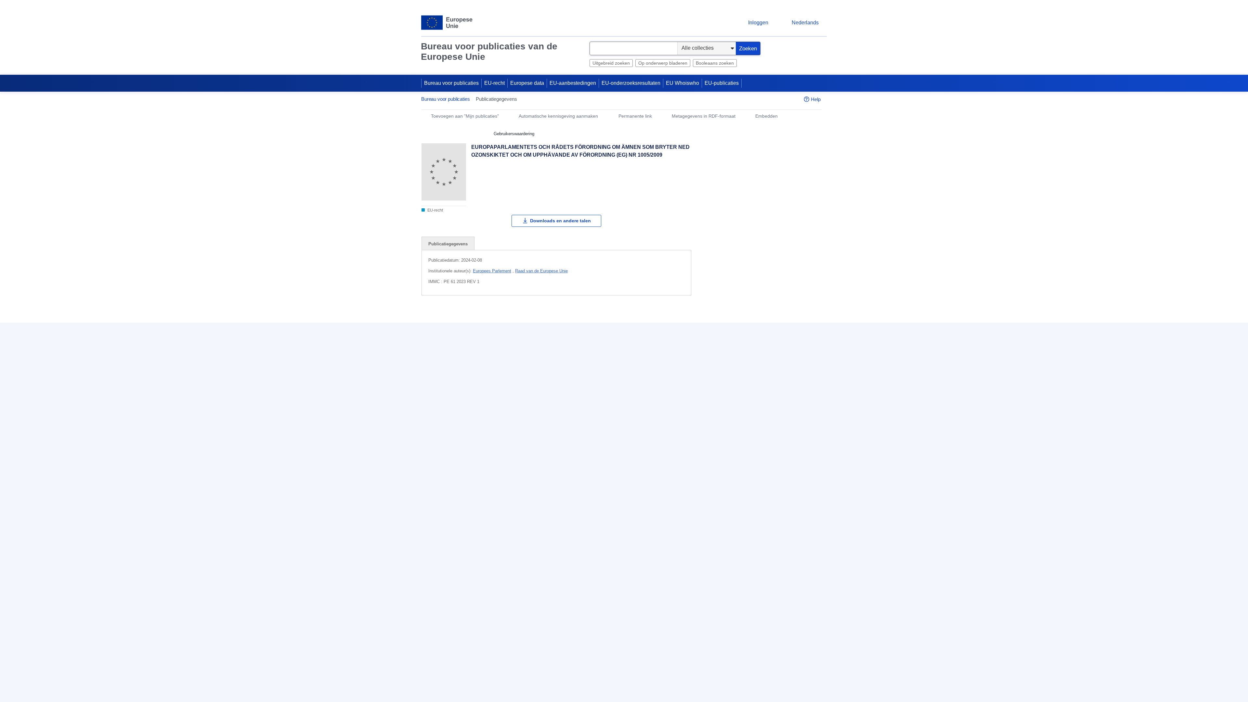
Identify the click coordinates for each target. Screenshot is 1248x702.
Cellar (709, 427)
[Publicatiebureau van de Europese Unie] (447, 22)
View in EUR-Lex (729, 176)
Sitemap (568, 379)
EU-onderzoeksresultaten (631, 83)
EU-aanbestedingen (573, 83)
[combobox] (633, 48)
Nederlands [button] (805, 22)
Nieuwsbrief (716, 379)
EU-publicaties (722, 83)
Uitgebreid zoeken (611, 63)
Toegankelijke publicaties (731, 416)
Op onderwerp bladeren (662, 63)
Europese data (527, 83)
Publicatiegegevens (448, 243)
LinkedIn (577, 416)
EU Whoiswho (682, 83)
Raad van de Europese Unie (541, 270)
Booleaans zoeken (715, 63)
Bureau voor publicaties (451, 83)
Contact (568, 368)
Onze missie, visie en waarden (737, 368)
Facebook (613, 416)
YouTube (651, 416)
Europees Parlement (492, 270)
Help (816, 99)
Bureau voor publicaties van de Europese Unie (489, 51)
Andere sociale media (592, 428)
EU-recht (494, 83)
